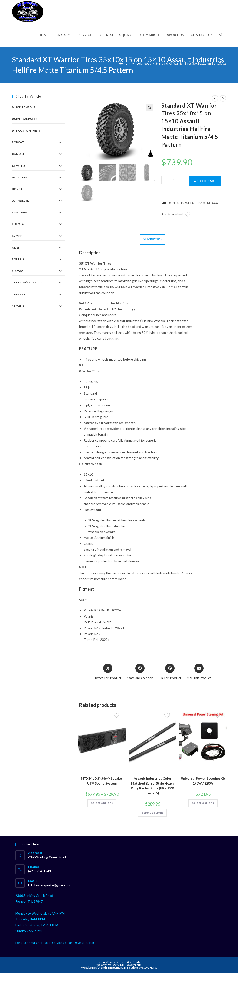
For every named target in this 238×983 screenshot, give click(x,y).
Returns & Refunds (128, 962)
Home (123, 63)
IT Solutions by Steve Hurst (140, 967)
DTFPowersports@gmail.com (49, 885)
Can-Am (18, 154)
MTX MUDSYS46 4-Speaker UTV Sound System (102, 780)
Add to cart (205, 181)
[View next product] (223, 98)
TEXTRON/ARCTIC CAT (28, 282)
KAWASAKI (19, 212)
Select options (102, 803)
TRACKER (18, 294)
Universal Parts (24, 119)
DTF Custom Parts (26, 130)
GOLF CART (20, 177)
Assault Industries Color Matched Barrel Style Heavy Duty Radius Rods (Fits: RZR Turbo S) (152, 785)
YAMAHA (18, 306)
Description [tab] (152, 239)
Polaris (18, 259)
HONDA (17, 189)
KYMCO (17, 236)
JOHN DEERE (20, 200)
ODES (16, 247)
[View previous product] (215, 98)
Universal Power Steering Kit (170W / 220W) (203, 780)
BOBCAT (18, 142)
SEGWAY (18, 271)
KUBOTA (18, 224)
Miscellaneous (141, 63)
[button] (149, 107)
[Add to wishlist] (190, 215)
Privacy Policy (106, 962)
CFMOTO (18, 165)
